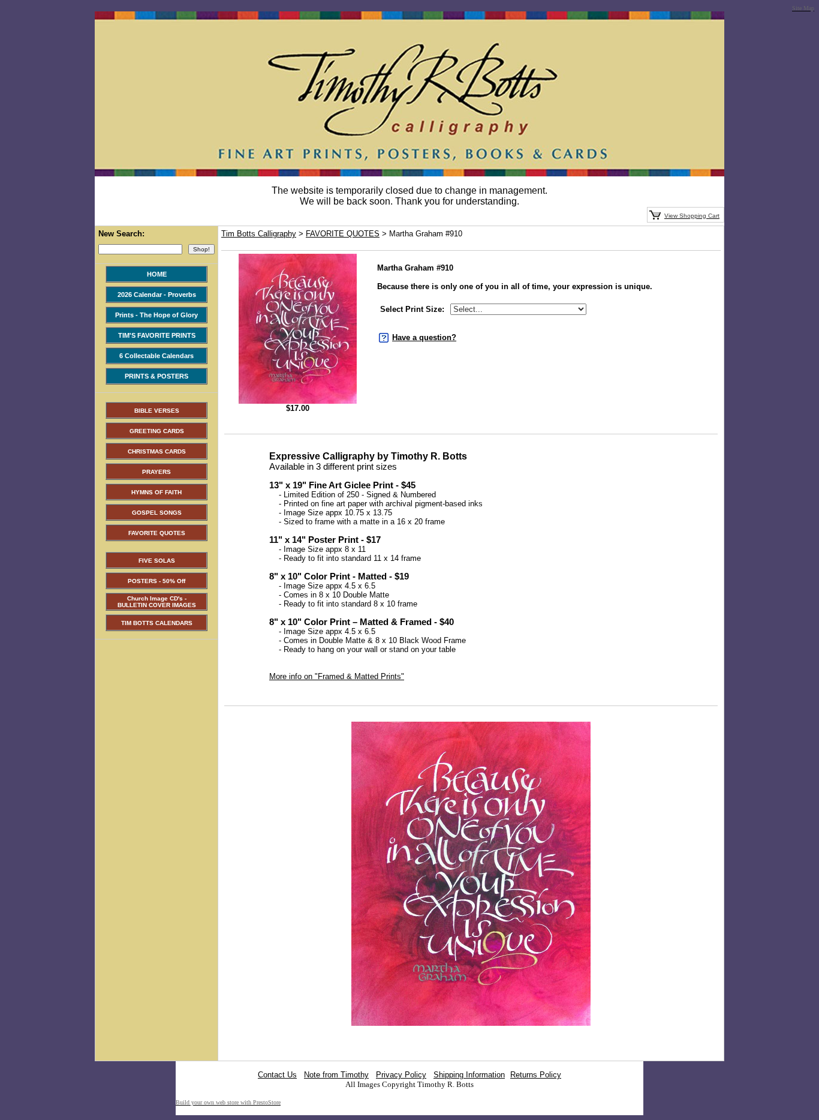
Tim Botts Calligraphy (258, 233)
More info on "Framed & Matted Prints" (336, 676)
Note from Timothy (336, 1074)
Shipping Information (469, 1074)
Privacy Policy (401, 1074)
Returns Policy (535, 1074)
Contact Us (277, 1074)
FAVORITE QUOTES (343, 233)
